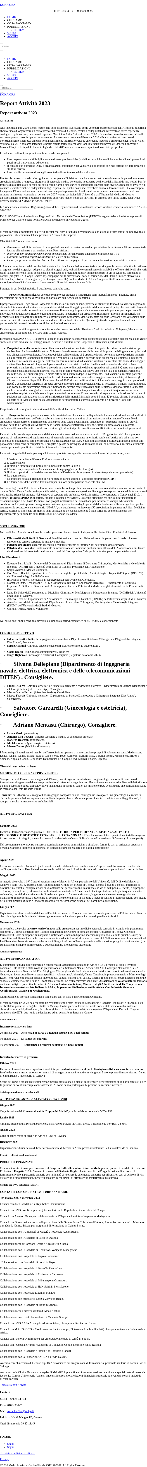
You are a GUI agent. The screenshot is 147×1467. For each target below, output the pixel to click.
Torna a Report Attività (13, 1384)
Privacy (4, 1459)
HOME (11, 16)
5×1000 (11, 33)
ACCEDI (12, 36)
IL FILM (19, 29)
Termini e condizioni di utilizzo (17, 1453)
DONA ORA (7, 4)
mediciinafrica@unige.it (20, 1411)
